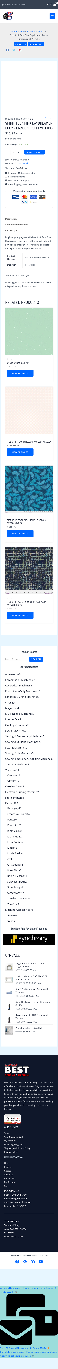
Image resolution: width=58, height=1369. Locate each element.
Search (36, 659)
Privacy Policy (11, 1151)
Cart (6, 1185)
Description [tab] (11, 218)
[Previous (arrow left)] (5, 1366)
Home (7, 1163)
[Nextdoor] (33, 1261)
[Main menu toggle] (52, 16)
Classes (7, 1170)
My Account (9, 1140)
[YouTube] (41, 1261)
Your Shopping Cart (13, 1136)
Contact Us (9, 1178)
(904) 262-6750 (20, 4)
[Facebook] (7, 49)
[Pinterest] (20, 49)
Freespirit (36, 44)
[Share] (26, 1360)
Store (6, 1133)
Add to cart (34, 152)
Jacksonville (7, 4)
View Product (20, 373)
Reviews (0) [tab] (11, 230)
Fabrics (20, 44)
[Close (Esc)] (37, 1360)
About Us (8, 1174)
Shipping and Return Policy (17, 1148)
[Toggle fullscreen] (16, 1360)
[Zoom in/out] (5, 1360)
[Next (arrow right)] (16, 1366)
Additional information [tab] (16, 224)
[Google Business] (25, 1261)
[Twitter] (13, 49)
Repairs (7, 1167)
